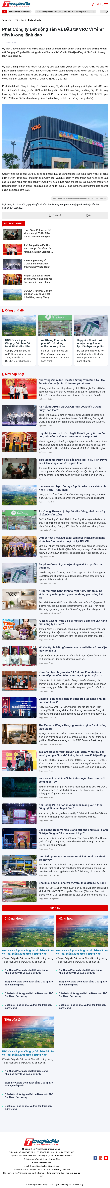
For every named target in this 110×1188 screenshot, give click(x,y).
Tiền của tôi (12, 1019)
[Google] (100, 1158)
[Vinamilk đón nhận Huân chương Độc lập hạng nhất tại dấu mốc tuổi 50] (19, 707)
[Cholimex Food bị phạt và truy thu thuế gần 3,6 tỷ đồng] (19, 891)
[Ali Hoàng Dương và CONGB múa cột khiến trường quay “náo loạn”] (19, 415)
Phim (51, 663)
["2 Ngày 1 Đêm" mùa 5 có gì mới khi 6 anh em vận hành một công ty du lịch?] (19, 629)
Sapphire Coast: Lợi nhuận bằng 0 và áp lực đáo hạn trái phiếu (90, 343)
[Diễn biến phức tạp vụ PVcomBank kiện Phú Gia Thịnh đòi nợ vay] (19, 865)
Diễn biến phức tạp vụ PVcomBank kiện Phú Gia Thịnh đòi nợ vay (29, 995)
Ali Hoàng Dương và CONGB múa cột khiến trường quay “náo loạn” (45, 12)
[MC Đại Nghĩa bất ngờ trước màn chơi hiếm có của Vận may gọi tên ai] (19, 656)
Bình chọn (52, 718)
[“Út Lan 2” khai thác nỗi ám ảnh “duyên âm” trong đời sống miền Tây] (19, 787)
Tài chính (7, 333)
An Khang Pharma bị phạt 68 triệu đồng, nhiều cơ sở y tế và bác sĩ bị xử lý (53, 343)
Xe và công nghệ (55, 613)
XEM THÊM (55, 908)
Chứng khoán (54, 875)
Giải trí (50, 399)
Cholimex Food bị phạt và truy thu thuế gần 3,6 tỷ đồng (72, 883)
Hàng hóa (65, 918)
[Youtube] (106, 1158)
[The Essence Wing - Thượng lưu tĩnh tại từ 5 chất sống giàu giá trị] (19, 734)
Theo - (79, 198)
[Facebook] (95, 1158)
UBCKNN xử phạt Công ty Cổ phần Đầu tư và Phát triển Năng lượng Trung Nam (18, 343)
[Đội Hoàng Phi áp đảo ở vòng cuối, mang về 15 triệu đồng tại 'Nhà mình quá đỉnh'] (19, 813)
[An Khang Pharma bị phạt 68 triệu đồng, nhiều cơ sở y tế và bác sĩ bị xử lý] (55, 325)
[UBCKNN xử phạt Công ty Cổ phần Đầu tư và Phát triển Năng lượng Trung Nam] (19, 325)
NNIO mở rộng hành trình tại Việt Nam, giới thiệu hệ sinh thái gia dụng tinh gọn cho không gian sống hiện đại (71, 594)
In (90, 215)
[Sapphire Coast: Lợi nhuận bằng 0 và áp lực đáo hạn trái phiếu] (91, 325)
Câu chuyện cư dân (56, 744)
